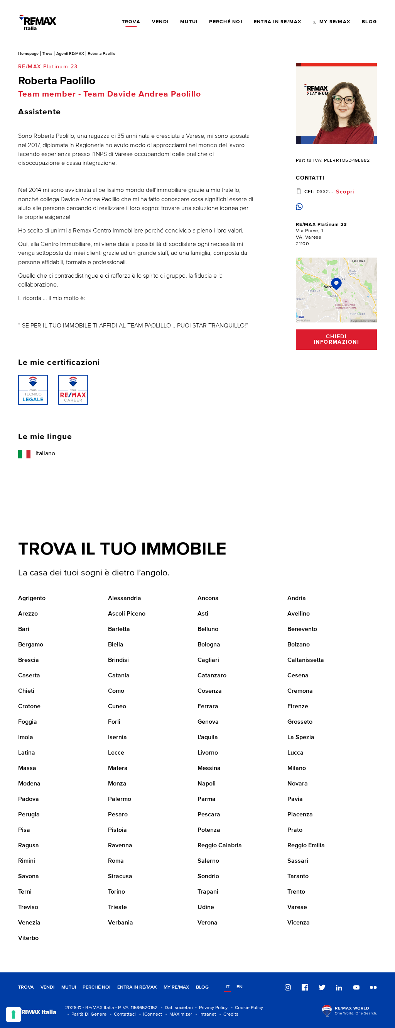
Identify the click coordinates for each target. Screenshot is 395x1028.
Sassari (297, 861)
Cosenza (210, 691)
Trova (47, 53)
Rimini (26, 861)
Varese (297, 907)
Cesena (298, 676)
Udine (206, 907)
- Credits (227, 1014)
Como (116, 691)
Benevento (302, 629)
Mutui (68, 987)
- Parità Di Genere (85, 1014)
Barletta (119, 629)
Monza (117, 784)
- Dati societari (176, 1007)
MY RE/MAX (176, 987)
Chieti (26, 691)
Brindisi (118, 660)
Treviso (28, 907)
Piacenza (300, 815)
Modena (29, 784)
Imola (25, 738)
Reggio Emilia (306, 846)
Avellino (298, 614)
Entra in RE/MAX (137, 987)
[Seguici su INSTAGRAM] (287, 987)
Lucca (295, 753)
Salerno (208, 861)
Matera (118, 768)
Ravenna (120, 846)
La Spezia (300, 738)
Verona (208, 923)
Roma (116, 861)
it (228, 986)
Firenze (297, 707)
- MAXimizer (177, 1014)
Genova (208, 722)
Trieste (117, 907)
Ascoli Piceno (126, 614)
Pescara (209, 815)
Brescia (28, 660)
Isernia (117, 738)
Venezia (29, 923)
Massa (27, 768)
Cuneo (117, 707)
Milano (296, 768)
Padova (28, 799)
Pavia (295, 799)
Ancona (208, 598)
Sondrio (208, 877)
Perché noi (96, 987)
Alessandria (124, 598)
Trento (296, 892)
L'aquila (208, 738)
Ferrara (208, 707)
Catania (119, 676)
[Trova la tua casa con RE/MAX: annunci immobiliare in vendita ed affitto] (37, 22)
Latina (26, 753)
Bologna (209, 645)
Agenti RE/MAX (70, 53)
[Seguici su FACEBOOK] (305, 987)
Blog (202, 987)
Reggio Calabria (220, 846)
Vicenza (298, 923)
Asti (203, 614)
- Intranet (204, 1014)
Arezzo (28, 614)
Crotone (29, 707)
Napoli (207, 784)
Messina (209, 768)
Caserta (29, 676)
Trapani (208, 892)
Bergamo (30, 645)
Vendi (47, 987)
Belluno (208, 629)
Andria (296, 598)
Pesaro (118, 815)
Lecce (116, 753)
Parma (207, 799)
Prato (294, 830)
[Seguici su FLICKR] (373, 987)
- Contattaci (122, 1014)
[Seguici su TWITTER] (322, 987)
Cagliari (208, 660)
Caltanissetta (305, 660)
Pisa (24, 830)
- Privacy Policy (210, 1007)
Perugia (29, 815)
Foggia (27, 722)
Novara (297, 784)
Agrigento (32, 598)
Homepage (28, 53)
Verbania (120, 923)
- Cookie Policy (246, 1007)
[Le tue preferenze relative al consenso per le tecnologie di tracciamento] (13, 1014)
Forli (114, 722)
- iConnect (149, 1014)
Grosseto (299, 722)
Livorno (208, 753)
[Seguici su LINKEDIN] (339, 987)
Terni (25, 892)
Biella (115, 645)
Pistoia (117, 830)
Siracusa (120, 877)
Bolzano (298, 645)
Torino (116, 892)
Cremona (300, 691)
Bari (23, 629)
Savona (28, 877)
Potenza (209, 830)
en (239, 986)
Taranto (298, 877)
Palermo (119, 799)
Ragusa (28, 846)
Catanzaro (212, 676)
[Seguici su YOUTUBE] (356, 987)
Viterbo (28, 938)
